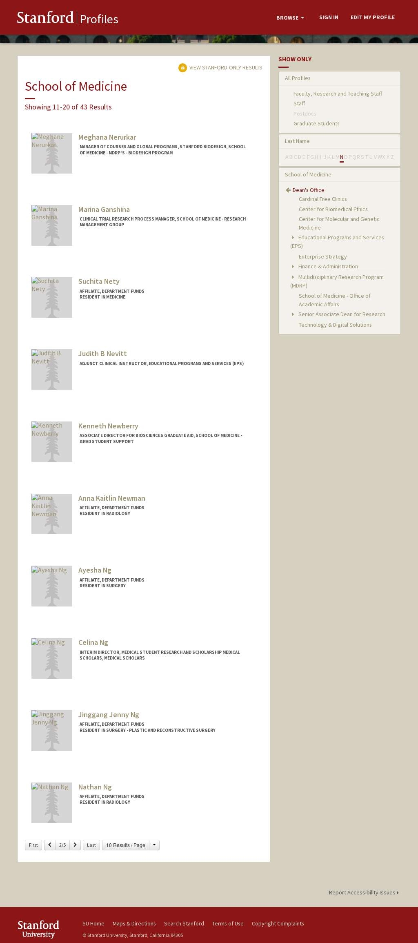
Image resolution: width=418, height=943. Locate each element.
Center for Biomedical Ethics (333, 209)
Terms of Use (228, 923)
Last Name (297, 141)
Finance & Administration (327, 266)
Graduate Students (316, 123)
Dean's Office (309, 190)
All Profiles (298, 78)
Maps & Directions (134, 923)
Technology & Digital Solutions (335, 324)
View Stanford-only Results (225, 67)
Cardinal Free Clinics (323, 199)
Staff (299, 103)
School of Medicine (308, 174)
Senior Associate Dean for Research (341, 314)
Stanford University (45, 929)
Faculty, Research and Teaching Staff (337, 93)
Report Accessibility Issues (363, 892)
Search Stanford (184, 923)
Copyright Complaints (278, 923)
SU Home (93, 923)
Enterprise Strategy (323, 256)
